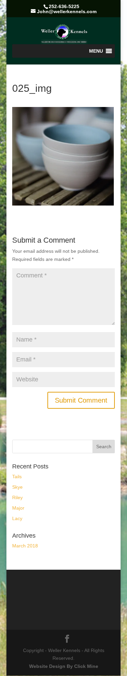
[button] (96, 51)
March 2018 (25, 545)
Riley (17, 497)
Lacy (17, 518)
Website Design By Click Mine (63, 666)
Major (18, 508)
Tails (17, 476)
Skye (17, 487)
